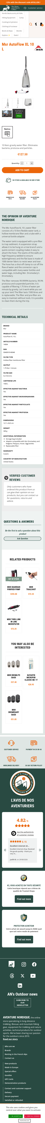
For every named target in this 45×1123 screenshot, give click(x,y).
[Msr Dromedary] (14, 707)
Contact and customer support (18, 1088)
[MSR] (38, 48)
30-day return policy (35, 198)
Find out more (24, 899)
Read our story (10, 1039)
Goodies (8, 1075)
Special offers (10, 1071)
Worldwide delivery (22, 198)
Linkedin (20, 985)
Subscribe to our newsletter (22, 1002)
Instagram (23, 964)
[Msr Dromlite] (14, 671)
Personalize (24, 1120)
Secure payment (12, 1096)
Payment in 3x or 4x (10, 198)
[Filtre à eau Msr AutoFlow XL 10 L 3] (7, 103)
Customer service (11, 750)
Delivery (8, 1092)
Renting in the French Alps (16, 1054)
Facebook (34, 964)
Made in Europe (11, 1067)
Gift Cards (9, 1079)
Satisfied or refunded (14, 1100)
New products (11, 1063)
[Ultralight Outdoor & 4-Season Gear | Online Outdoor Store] (5, 8)
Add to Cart (22, 170)
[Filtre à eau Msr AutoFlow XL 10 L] (17, 103)
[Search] (30, 24)
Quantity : (16, 163)
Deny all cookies (33, 1116)
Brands (8, 1050)
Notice (7, 129)
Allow (19, 116)
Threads (12, 975)
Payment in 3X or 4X (34, 750)
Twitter (22, 975)
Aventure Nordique (16, 1017)
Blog (12, 964)
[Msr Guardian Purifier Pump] (14, 583)
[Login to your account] (36, 24)
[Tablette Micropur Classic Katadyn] (31, 672)
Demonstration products (15, 1083)
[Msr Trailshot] (31, 583)
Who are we (10, 1046)
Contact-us (9, 1058)
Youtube (33, 975)
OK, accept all (17, 1116)
